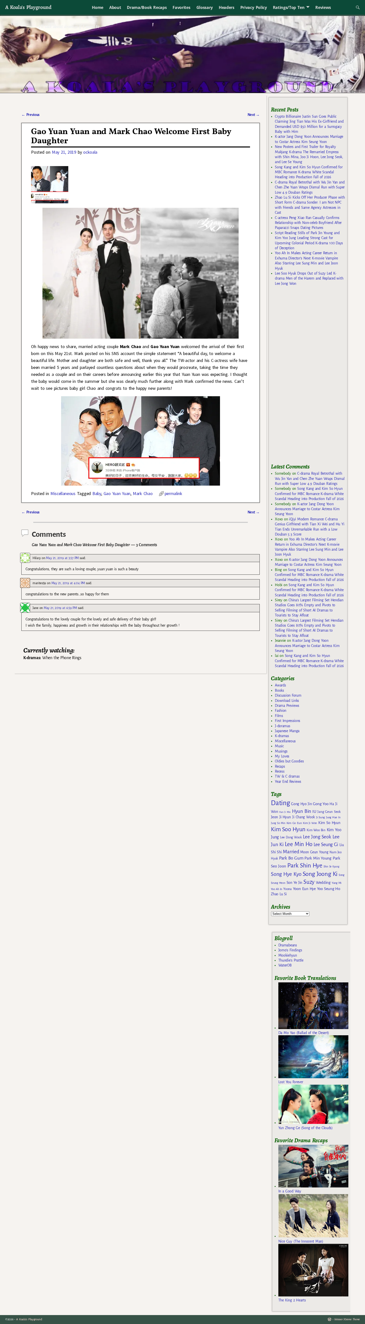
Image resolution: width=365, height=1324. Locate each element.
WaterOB (285, 965)
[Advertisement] (308, 376)
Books (279, 690)
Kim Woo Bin (316, 830)
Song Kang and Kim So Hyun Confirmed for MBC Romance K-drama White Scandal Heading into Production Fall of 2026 (308, 172)
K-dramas (282, 736)
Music (279, 746)
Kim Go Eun (294, 823)
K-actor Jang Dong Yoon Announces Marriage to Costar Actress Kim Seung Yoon (307, 509)
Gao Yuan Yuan (117, 493)
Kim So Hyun (329, 823)
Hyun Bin (301, 811)
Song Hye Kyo (286, 874)
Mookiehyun (287, 955)
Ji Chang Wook (303, 817)
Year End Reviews (288, 782)
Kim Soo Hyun (288, 829)
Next (254, 115)
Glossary (204, 7)
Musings (281, 751)
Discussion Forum (288, 695)
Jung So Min (278, 823)
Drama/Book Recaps (147, 7)
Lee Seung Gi (326, 844)
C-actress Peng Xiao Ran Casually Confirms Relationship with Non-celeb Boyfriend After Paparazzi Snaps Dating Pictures (308, 223)
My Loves (282, 756)
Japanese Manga (287, 731)
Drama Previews (287, 706)
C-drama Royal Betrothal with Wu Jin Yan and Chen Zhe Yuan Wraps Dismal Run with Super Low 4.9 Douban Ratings (310, 187)
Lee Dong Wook (291, 837)
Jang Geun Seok (328, 812)
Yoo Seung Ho (328, 889)
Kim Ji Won (310, 823)
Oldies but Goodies (289, 761)
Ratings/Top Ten (289, 7)
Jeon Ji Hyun (281, 817)
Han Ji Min (285, 812)
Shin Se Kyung (331, 866)
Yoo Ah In (276, 889)
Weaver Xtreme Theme (347, 1319)
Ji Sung (320, 817)
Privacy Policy (253, 7)
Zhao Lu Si (279, 894)
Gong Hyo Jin (301, 804)
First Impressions (287, 721)
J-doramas (282, 726)
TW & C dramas (287, 776)
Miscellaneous (62, 493)
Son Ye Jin (294, 883)
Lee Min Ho (298, 844)
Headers (226, 7)
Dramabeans (287, 945)
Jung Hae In (333, 817)
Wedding (323, 882)
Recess (279, 771)
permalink (173, 493)
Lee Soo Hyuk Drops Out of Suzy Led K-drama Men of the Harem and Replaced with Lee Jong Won (309, 278)
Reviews (323, 7)
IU (314, 811)
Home (97, 7)
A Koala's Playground (28, 7)
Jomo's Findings (290, 950)
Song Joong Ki (320, 874)
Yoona (287, 889)
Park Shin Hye (304, 865)
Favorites (181, 7)
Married (291, 851)
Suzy (309, 882)
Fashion (280, 711)
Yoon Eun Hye (304, 889)
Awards (280, 685)
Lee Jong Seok (317, 836)
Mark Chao (143, 493)
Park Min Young (317, 858)
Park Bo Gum (291, 858)
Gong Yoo (320, 804)
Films (279, 716)
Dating (280, 803)
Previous (30, 115)
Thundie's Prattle (290, 960)
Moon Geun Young (314, 852)
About (115, 7)
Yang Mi (336, 883)
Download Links (287, 701)
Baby (96, 493)
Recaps (280, 766)
